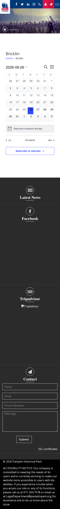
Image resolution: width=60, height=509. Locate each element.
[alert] (30, 129)
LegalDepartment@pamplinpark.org (29, 496)
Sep (50, 140)
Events (9, 58)
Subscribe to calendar (28, 150)
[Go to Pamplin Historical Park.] (5, 29)
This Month (30, 140)
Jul (9, 140)
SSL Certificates (48, 449)
